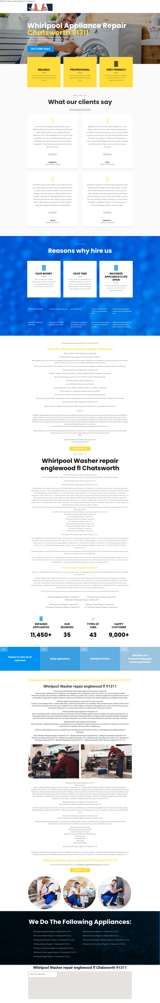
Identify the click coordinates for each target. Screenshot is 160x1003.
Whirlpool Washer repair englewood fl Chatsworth (80, 464)
